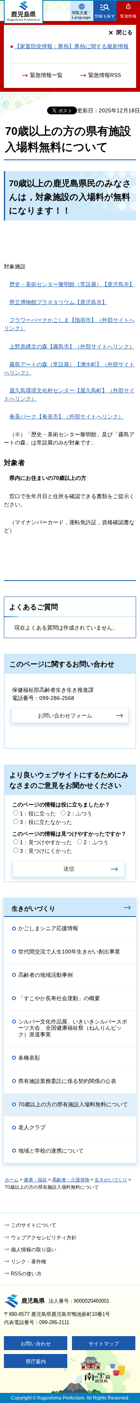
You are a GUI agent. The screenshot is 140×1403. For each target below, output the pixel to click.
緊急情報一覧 (46, 75)
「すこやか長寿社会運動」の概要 (59, 998)
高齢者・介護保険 (70, 1180)
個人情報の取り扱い (33, 1250)
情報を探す (105, 16)
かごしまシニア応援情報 (48, 928)
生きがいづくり (33, 908)
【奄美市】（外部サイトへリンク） (66, 416)
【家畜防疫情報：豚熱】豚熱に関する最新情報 (71, 46)
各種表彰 (29, 1058)
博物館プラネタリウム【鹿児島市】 (58, 302)
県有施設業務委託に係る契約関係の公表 (67, 1081)
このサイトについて (33, 1225)
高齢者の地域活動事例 (45, 975)
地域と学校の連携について (51, 1151)
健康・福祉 (35, 1180)
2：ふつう (79, 813)
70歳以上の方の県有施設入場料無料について (73, 1104)
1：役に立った (38, 813)
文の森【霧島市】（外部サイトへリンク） (72, 346)
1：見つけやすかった (46, 842)
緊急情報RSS (104, 75)
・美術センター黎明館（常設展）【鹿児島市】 (72, 284)
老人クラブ (32, 1127)
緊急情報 (128, 16)
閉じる (124, 32)
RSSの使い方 (26, 1274)
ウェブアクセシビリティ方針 (44, 1237)
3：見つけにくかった (46, 851)
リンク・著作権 (28, 1262)
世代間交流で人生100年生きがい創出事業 (69, 951)
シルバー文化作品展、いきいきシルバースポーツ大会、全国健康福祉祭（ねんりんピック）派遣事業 (72, 1028)
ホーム (12, 1180)
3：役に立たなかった (46, 822)
